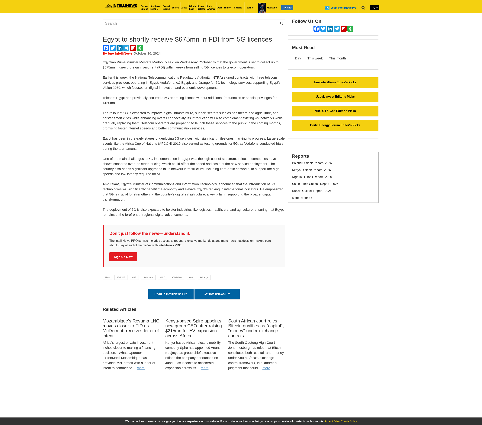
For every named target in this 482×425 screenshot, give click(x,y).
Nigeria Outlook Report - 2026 (312, 177)
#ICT (162, 277)
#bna (107, 277)
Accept (329, 421)
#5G (134, 277)
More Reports (301, 197)
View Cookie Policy (345, 421)
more (141, 368)
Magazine (271, 7)
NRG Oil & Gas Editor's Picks (335, 111)
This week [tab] (315, 58)
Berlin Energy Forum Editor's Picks (335, 125)
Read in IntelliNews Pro (170, 294)
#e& (191, 277)
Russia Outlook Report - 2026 (312, 190)
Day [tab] (298, 58)
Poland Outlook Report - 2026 (312, 163)
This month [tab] (337, 58)
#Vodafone (177, 277)
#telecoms (148, 277)
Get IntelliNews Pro (217, 294)
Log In (374, 7)
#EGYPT (121, 277)
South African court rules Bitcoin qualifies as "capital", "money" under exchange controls (256, 328)
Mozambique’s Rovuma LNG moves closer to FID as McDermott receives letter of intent (131, 328)
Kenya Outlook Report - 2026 (311, 170)
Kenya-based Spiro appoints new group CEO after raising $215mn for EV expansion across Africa (193, 328)
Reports (238, 7)
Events (250, 7)
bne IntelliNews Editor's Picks (335, 82)
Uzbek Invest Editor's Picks (335, 96)
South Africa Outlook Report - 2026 (315, 184)
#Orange (204, 277)
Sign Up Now (123, 257)
